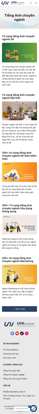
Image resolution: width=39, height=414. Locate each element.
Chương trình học (11, 354)
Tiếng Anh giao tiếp (11, 371)
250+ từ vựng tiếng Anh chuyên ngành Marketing (17, 260)
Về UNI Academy (10, 350)
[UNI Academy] (13, 3)
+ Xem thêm (19, 309)
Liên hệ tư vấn (9, 358)
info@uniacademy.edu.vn (14, 392)
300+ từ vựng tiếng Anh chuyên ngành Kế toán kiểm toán (19, 155)
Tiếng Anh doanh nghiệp (13, 375)
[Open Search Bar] (31, 3)
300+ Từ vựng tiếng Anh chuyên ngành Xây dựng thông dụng (17, 208)
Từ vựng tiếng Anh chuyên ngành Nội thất (18, 96)
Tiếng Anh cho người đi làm (15, 379)
